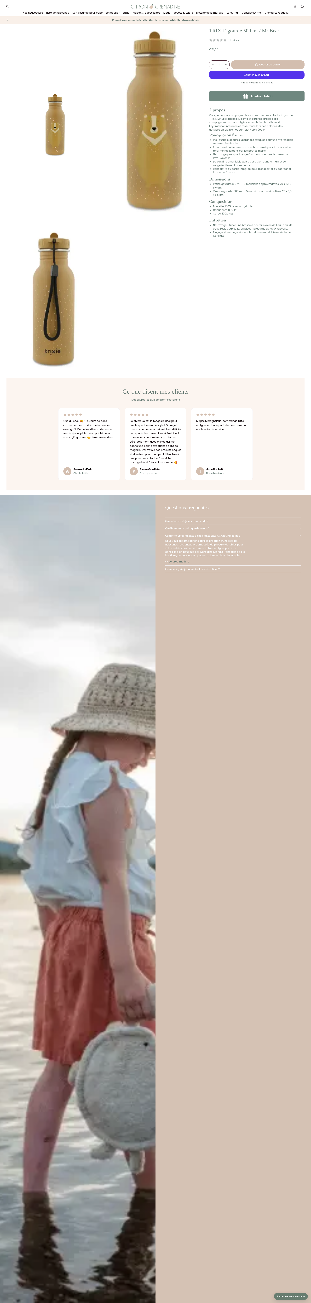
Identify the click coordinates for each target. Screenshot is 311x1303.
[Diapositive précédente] (7, 20)
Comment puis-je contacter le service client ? (192, 569)
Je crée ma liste (179, 561)
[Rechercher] (7, 6)
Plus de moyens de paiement (257, 82)
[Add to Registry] (257, 96)
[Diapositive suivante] (301, 20)
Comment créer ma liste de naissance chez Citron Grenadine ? (202, 535)
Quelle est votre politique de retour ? (187, 528)
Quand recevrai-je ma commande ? (186, 521)
